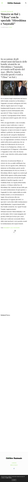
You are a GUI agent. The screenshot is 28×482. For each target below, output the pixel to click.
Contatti (14, 462)
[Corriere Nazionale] (14, 3)
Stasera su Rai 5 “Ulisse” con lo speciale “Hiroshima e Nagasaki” (13, 18)
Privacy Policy (14, 465)
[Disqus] (14, 256)
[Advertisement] (14, 42)
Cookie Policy (8, 477)
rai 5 (12, 227)
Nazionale (3, 11)
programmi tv (7, 227)
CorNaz (10, 27)
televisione (16, 227)
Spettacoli (10, 11)
